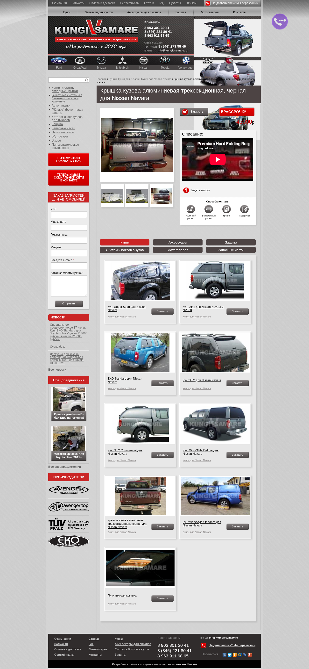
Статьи (149, 3)
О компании (59, 3)
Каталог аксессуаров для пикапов (67, 118)
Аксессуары (178, 242)
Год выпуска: (59, 234)
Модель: (56, 247)
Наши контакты (63, 132)
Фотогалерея (210, 12)
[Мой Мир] (239, 655)
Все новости (57, 369)
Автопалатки (61, 105)
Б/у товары (60, 136)
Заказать (197, 111)
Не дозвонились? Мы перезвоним (235, 3)
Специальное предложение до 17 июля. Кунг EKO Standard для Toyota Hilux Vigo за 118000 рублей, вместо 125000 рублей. (68, 332)
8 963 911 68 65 (156, 35)
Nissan (143, 67)
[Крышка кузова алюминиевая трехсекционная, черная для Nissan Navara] (137, 145)
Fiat (228, 67)
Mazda (101, 67)
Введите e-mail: (62, 260)
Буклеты (175, 3)
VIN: (53, 209)
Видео (56, 140)
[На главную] (96, 35)
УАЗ (207, 67)
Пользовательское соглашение (65, 146)
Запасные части (231, 250)
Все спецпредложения (64, 466)
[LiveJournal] (244, 655)
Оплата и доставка (102, 3)
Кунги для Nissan (128, 79)
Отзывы (191, 3)
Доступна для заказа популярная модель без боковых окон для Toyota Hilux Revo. (67, 358)
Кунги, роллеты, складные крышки (65, 89)
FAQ (161, 3)
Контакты (239, 12)
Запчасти (78, 3)
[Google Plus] (250, 655)
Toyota (165, 67)
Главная (101, 79)
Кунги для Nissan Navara (156, 79)
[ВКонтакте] (224, 655)
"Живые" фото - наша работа (67, 111)
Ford (59, 67)
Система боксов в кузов (132, 649)
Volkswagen (186, 67)
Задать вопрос (200, 190)
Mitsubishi (122, 67)
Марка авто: (59, 221)
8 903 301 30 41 (156, 27)
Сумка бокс (57, 346)
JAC (250, 67)
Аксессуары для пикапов (144, 12)
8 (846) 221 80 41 (158, 31)
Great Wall (80, 67)
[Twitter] (229, 655)
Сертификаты (129, 3)
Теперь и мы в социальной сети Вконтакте (69, 177)
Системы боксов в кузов (125, 250)
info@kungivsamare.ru (173, 50)
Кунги (66, 12)
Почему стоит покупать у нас (69, 159)
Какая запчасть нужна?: (67, 273)
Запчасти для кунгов (99, 12)
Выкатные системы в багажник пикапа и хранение (67, 98)
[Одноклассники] (234, 655)
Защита (181, 12)
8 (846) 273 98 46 (172, 46)
